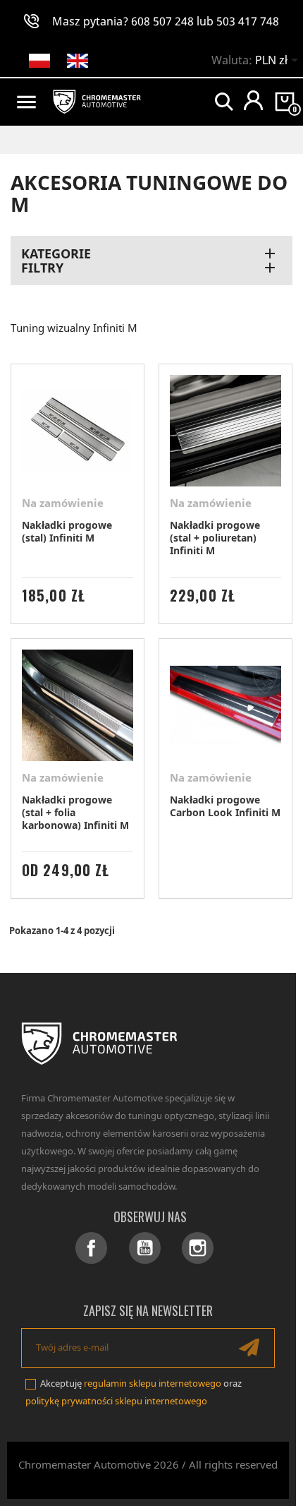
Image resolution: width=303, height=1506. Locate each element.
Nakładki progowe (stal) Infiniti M (67, 531)
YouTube (144, 1248)
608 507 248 (162, 21)
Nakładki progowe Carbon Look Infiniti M (225, 806)
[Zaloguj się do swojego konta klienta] (253, 100)
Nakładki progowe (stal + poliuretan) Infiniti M (215, 537)
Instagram (197, 1248)
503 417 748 (247, 21)
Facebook (91, 1248)
